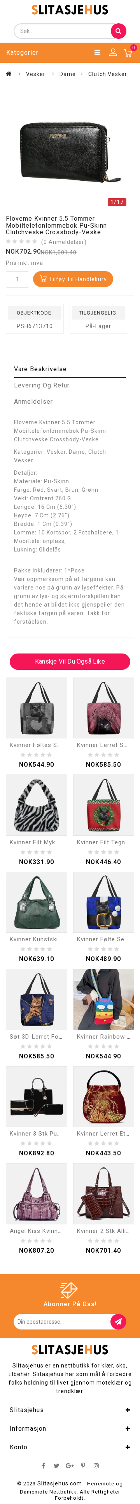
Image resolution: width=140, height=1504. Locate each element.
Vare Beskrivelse (40, 369)
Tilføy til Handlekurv (78, 279)
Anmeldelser (33, 401)
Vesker (36, 74)
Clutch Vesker (107, 74)
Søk (118, 31)
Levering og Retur (42, 385)
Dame (68, 74)
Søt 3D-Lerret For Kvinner (47, 1036)
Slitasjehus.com (59, 1483)
